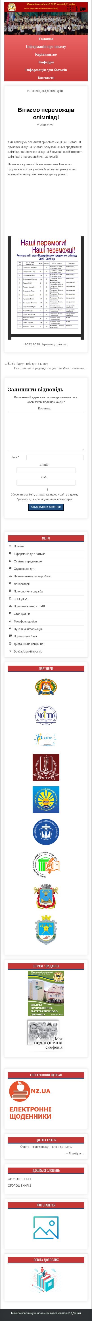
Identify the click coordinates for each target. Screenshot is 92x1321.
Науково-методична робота (32, 576)
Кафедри (46, 62)
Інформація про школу (46, 46)
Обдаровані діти (52, 91)
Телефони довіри (25, 621)
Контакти (46, 77)
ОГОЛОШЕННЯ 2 (19, 1185)
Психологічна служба (28, 591)
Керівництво (46, 54)
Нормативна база (25, 636)
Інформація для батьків (46, 69)
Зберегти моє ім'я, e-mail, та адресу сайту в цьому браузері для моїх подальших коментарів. (44, 497)
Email (45, 464)
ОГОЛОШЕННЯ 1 (19, 1179)
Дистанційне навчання (28, 644)
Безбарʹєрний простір (28, 651)
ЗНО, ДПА (20, 599)
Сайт (44, 477)
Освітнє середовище (28, 561)
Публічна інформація (28, 629)
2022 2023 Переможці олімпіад (46, 344)
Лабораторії (22, 584)
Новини (35, 91)
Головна (46, 38)
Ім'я (15, 457)
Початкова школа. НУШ (29, 606)
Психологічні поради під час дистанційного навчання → (51, 368)
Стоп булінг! (22, 614)
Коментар (44, 408)
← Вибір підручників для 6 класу (26, 363)
